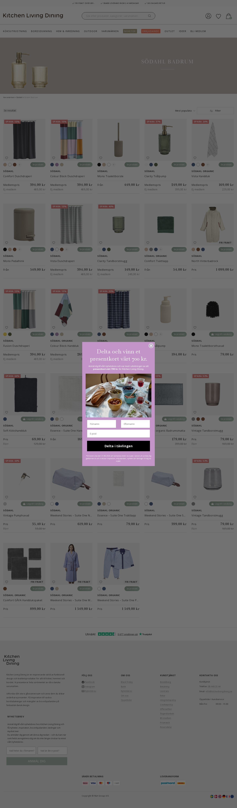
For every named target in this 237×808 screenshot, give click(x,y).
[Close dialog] (151, 345)
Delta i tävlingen (118, 446)
